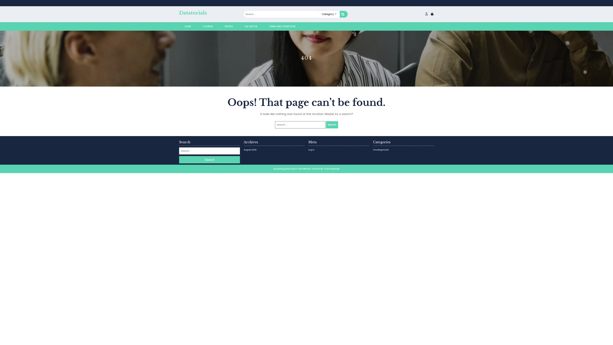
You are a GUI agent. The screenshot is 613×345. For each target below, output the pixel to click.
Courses (208, 26)
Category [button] (328, 14)
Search (344, 14)
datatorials (193, 13)
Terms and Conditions (282, 26)
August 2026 (250, 149)
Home (188, 26)
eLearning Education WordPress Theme (296, 168)
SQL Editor (251, 26)
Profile (229, 26)
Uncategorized (381, 149)
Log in (311, 149)
